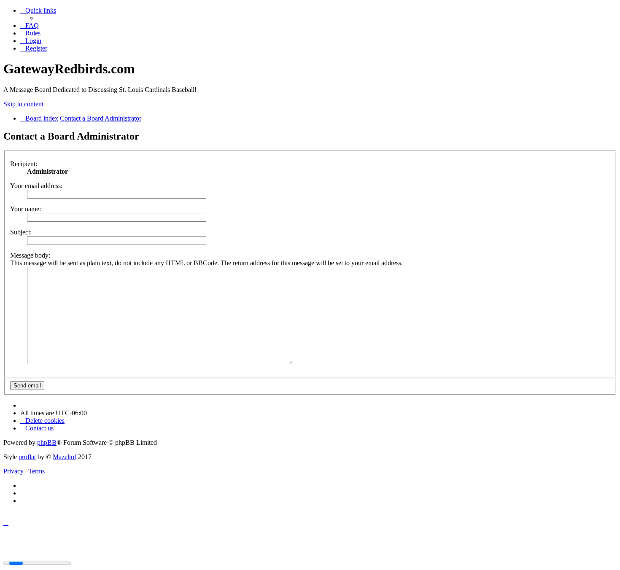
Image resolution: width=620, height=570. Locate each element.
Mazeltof (64, 456)
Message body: (30, 255)
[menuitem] (29, 25)
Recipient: (23, 163)
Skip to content (23, 104)
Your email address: (36, 185)
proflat (27, 456)
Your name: (25, 208)
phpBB (47, 442)
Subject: (21, 232)
